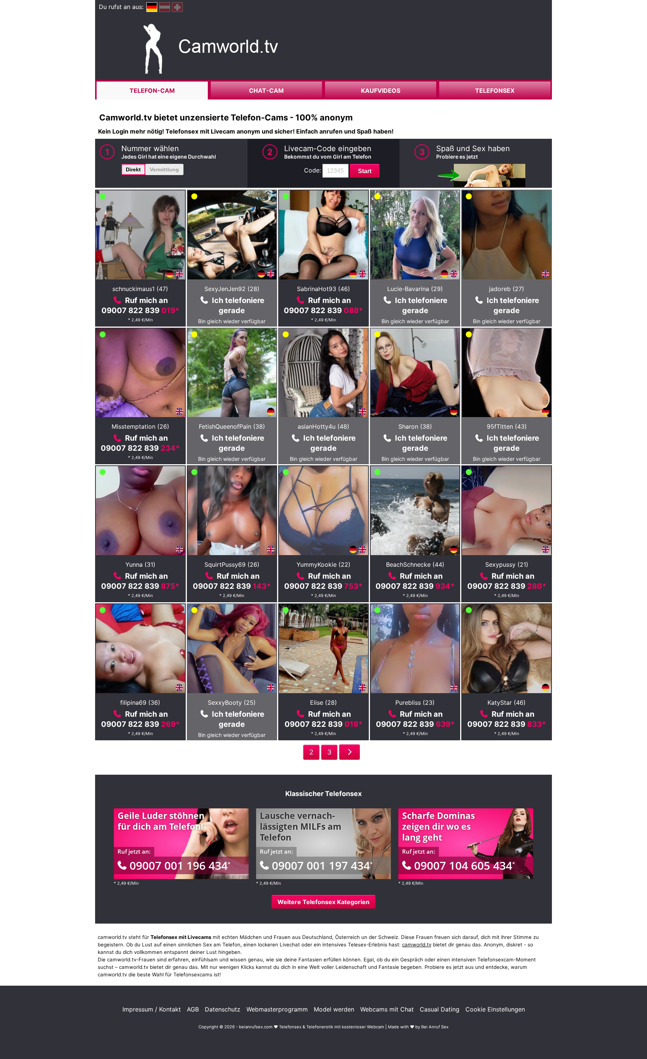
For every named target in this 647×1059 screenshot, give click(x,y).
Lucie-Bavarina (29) (415, 289)
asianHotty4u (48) (323, 426)
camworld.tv (416, 945)
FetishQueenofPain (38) (232, 426)
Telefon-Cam (152, 90)
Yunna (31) (140, 564)
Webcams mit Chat (387, 1009)
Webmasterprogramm (277, 1009)
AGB (193, 1009)
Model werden (334, 1009)
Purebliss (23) (415, 702)
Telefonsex (494, 90)
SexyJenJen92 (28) (231, 289)
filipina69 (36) (140, 702)
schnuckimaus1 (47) (140, 289)
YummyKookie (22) (323, 564)
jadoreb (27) (506, 289)
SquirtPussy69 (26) (231, 564)
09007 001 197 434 (322, 865)
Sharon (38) (415, 426)
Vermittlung (164, 169)
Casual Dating (439, 1009)
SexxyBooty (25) (232, 702)
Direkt (133, 169)
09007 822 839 (140, 310)
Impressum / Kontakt (151, 1009)
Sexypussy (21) (506, 564)
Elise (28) (323, 702)
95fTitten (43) (507, 426)
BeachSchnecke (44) (415, 564)
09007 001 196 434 (180, 865)
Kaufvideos (380, 90)
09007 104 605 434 (464, 865)
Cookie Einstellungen (495, 1009)
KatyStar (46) (506, 702)
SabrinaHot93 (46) (323, 289)
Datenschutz (222, 1009)
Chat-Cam (266, 90)
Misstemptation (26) (140, 426)
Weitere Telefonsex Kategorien (323, 902)
